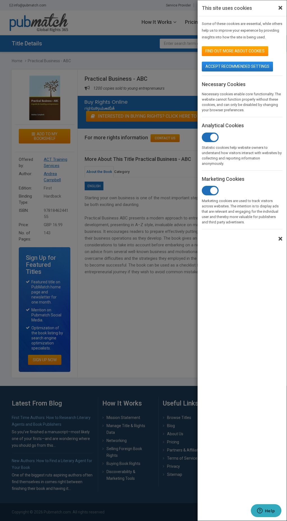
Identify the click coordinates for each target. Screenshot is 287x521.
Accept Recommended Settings (237, 66)
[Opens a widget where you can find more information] (266, 511)
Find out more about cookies (235, 51)
